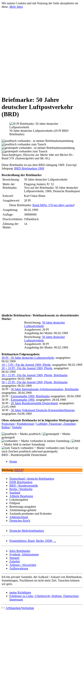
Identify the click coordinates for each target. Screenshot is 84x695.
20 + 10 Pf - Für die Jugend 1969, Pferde (27, 368)
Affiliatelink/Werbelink (20, 608)
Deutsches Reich (19, 520)
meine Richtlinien (20, 592)
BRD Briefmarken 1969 (29, 168)
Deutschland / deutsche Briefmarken (31, 478)
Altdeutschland (18, 517)
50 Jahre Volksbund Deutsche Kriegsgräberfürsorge (42, 410)
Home (13, 461)
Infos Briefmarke (19, 551)
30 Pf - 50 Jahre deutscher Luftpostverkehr (28, 357)
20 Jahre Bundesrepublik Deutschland (34, 403)
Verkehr (17, 427)
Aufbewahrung (18, 568)
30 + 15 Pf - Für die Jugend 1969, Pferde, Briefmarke (35, 375)
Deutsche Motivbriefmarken (26, 530)
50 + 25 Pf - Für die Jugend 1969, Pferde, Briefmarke (35, 382)
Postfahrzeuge (25, 423)
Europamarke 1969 (22, 399)
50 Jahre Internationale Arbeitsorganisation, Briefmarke (45, 389)
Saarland (14, 492)
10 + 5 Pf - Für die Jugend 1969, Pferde (26, 364)
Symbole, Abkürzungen (24, 554)
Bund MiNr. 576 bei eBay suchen (53, 205)
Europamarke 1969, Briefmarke (30, 396)
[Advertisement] (42, 50)
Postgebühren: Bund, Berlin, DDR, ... (32, 540)
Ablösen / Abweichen (22, 565)
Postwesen (8, 423)
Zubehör (14, 561)
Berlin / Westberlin (20, 489)
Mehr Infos (16, 6)
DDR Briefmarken (20, 482)
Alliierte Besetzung (21, 496)
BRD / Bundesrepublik (23, 485)
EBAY (18, 470)
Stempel (14, 558)
